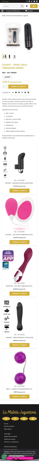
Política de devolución (10, 446)
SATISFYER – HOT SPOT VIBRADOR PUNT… (19, 286)
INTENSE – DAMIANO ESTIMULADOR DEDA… (19, 183)
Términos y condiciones (11, 442)
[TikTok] (31, 1)
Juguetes (25, 15)
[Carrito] (26, 6)
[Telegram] (37, 1)
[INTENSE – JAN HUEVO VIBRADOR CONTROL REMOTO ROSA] (19, 197)
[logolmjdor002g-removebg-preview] (5, 1)
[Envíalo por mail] (16, 92)
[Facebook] (29, 1)
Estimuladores (17, 15)
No (16, 458)
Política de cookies (9, 439)
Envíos (6, 423)
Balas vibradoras (7, 15)
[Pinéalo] (25, 92)
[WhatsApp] (27, 1)
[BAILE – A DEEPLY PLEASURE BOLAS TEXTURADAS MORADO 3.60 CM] (19, 351)
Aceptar (9, 458)
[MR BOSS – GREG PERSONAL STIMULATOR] (19, 300)
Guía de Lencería (9, 426)
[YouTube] (34, 1)
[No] (37, 455)
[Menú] (2, 10)
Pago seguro (8, 429)
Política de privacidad (10, 436)
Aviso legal (7, 434)
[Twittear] (22, 92)
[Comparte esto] (13, 92)
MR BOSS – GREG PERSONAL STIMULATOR (19, 337)
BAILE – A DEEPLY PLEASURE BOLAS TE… (19, 389)
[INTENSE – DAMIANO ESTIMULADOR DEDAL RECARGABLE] (19, 146)
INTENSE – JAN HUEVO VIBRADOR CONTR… (19, 234)
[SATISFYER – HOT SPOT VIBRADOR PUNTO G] (19, 249)
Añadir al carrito (18, 86)
